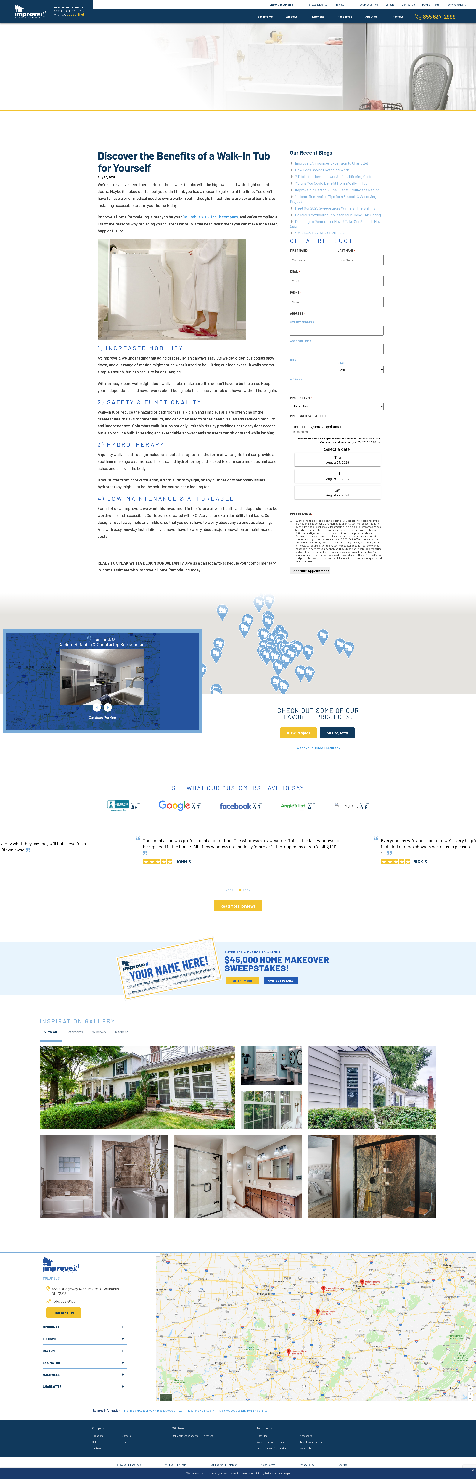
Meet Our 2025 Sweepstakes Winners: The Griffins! (335, 208)
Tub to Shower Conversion (272, 1448)
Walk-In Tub (306, 1448)
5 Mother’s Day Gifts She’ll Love (320, 233)
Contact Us (408, 4)
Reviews (398, 16)
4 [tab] (240, 890)
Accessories (307, 1435)
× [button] (473, 1470)
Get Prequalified (369, 4)
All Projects (337, 732)
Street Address (302, 322)
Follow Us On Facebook (128, 1464)
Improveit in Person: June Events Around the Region (337, 190)
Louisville (52, 1339)
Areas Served (268, 1464)
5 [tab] (244, 890)
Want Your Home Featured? (318, 748)
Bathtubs (262, 1435)
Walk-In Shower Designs (270, 1441)
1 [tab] (227, 890)
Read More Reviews (237, 905)
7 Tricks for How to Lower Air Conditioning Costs (333, 176)
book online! (75, 14)
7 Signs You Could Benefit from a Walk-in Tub (331, 183)
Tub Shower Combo (311, 1441)
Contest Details (281, 980)
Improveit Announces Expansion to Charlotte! (331, 163)
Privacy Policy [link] (263, 1473)
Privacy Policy (307, 1464)
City (293, 360)
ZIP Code (296, 378)
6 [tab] (248, 890)
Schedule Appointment (310, 570)
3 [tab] (236, 890)
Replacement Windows (185, 1435)
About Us (371, 16)
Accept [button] (285, 1473)
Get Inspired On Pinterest (223, 1464)
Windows (292, 16)
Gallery (96, 1441)
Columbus (51, 1278)
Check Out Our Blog (281, 4)
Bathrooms (265, 16)
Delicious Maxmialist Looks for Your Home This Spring (338, 214)
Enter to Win (242, 980)
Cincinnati (51, 1327)
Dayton (49, 1351)
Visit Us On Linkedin (175, 1464)
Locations (98, 1435)
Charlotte (52, 1387)
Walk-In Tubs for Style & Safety (196, 1410)
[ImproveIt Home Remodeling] (30, 11)
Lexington (51, 1363)
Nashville (51, 1375)
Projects (339, 4)
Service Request (457, 4)
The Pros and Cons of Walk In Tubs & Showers (149, 1410)
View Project (298, 732)
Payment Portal (431, 4)
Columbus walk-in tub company (210, 216)
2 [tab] (231, 890)
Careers (389, 4)
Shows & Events (318, 4)
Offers (125, 1441)
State (342, 363)
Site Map (342, 1464)
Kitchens (318, 16)
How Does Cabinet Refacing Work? (322, 169)
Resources (344, 16)
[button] (283, 688)
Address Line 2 (301, 341)
